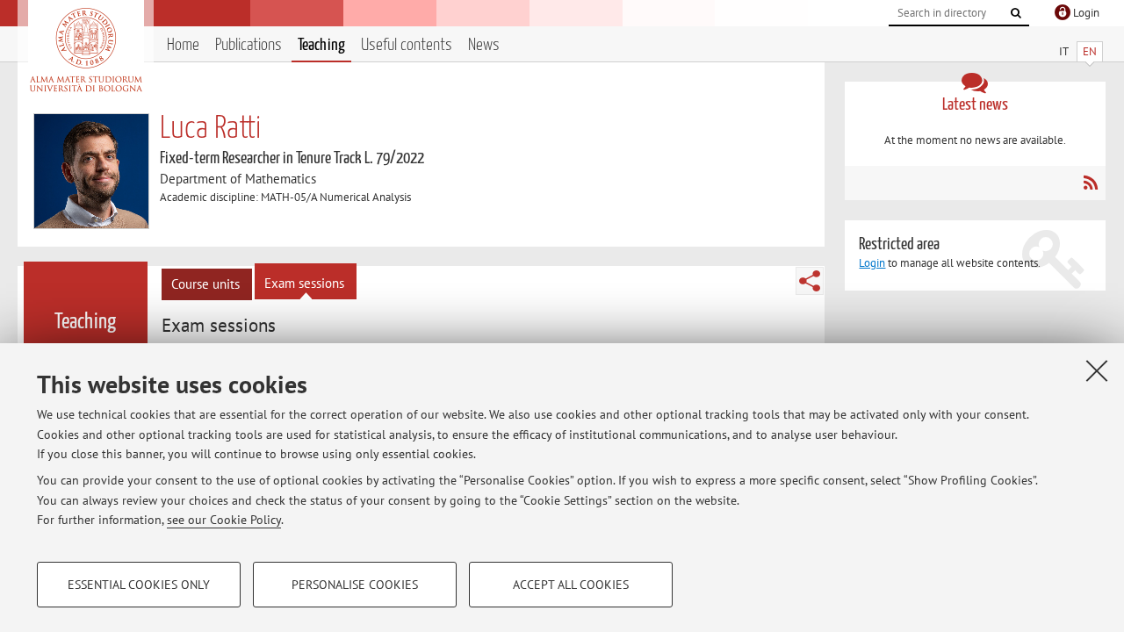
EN (1090, 51)
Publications (248, 45)
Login (872, 262)
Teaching (321, 45)
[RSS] (1090, 182)
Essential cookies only (139, 584)
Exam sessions (304, 283)
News (484, 45)
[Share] (810, 281)
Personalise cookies (355, 584)
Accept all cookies (571, 584)
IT (1064, 51)
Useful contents (406, 45)
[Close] (1097, 370)
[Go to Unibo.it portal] (86, 50)
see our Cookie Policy (224, 520)
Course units (205, 284)
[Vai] (1016, 13)
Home (183, 45)
